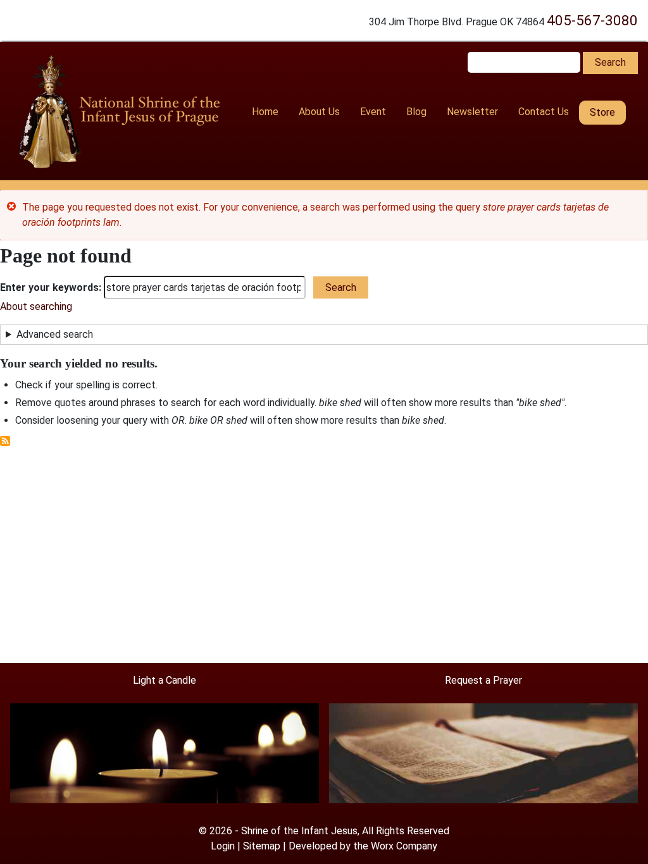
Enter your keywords (49, 287)
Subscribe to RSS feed (5, 441)
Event (373, 112)
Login (223, 846)
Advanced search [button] (54, 334)
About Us (319, 112)
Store (602, 112)
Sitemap (261, 846)
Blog (416, 112)
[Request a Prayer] (483, 752)
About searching (36, 306)
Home (265, 112)
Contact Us (543, 112)
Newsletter (472, 112)
